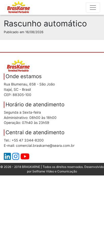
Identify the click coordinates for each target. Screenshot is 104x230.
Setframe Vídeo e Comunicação (54, 171)
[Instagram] (16, 157)
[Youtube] (25, 157)
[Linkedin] (8, 157)
